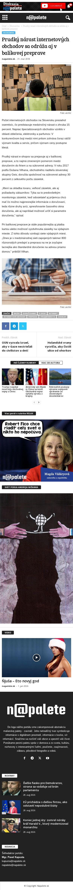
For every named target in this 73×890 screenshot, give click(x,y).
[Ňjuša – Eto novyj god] (36, 657)
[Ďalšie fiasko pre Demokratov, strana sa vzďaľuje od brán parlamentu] (11, 788)
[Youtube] (48, 758)
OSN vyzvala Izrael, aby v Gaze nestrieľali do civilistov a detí (17, 346)
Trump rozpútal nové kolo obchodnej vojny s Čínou (12, 389)
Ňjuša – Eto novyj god (20, 681)
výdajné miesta (47, 317)
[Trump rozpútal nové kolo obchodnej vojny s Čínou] (13, 376)
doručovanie (29, 313)
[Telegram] (14, 326)
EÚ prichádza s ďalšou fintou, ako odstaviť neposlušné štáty (45, 803)
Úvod (4, 26)
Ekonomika (15, 26)
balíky (17, 313)
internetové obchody (14, 317)
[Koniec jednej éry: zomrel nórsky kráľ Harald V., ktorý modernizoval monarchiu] (11, 825)
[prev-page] (34, 402)
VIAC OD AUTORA (50, 362)
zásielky (62, 317)
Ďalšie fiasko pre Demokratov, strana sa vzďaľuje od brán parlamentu (43, 786)
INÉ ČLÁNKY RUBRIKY (24, 362)
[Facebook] (5, 326)
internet (53, 313)
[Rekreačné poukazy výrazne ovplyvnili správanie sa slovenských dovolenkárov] (60, 376)
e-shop (42, 313)
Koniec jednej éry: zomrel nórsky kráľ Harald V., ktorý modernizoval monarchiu (45, 823)
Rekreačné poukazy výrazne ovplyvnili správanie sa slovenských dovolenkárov (59, 391)
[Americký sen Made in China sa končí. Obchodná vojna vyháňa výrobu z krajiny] (37, 376)
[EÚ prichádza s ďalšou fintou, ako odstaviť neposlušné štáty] (11, 807)
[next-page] (39, 402)
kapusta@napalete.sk (13, 861)
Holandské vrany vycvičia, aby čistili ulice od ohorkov (58, 346)
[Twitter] (23, 326)
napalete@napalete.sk (14, 865)
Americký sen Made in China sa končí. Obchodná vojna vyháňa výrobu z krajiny (36, 391)
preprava (32, 317)
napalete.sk (8, 58)
